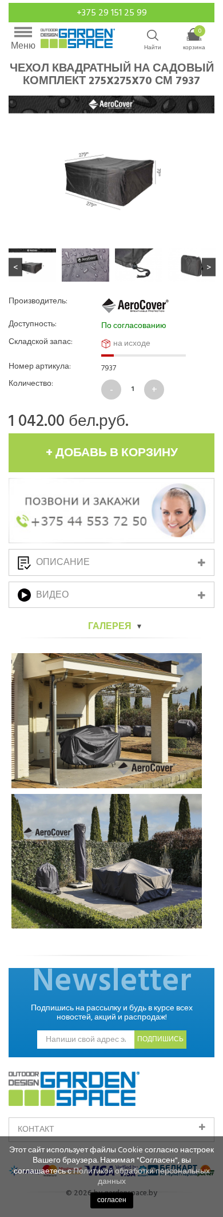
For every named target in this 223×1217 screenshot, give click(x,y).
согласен (111, 1200)
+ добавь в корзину (112, 453)
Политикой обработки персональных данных (141, 1176)
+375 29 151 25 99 (112, 12)
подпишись (160, 1039)
